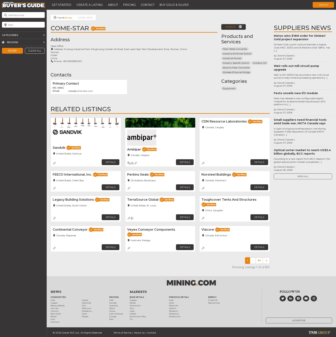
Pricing (129, 5)
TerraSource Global (142, 199)
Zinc (84, 305)
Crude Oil (212, 300)
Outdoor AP (260, 62)
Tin (131, 319)
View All (303, 176)
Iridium (172, 308)
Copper (54, 303)
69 (259, 260)
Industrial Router (232, 58)
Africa (112, 308)
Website (230, 26)
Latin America (116, 313)
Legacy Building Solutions (73, 199)
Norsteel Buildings (216, 174)
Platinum (86, 308)
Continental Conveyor (70, 229)
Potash (85, 316)
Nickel (54, 316)
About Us (139, 332)
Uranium (55, 322)
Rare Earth (56, 313)
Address (60, 39)
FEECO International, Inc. (72, 174)
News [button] (56, 292)
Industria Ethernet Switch (237, 53)
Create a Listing (89, 5)
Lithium (55, 311)
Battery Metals (58, 305)
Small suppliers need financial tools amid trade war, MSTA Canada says (300, 121)
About (113, 5)
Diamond (86, 303)
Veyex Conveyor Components (151, 229)
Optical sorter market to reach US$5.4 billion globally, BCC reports (302, 151)
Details (111, 162)
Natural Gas (214, 303)
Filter (12, 50)
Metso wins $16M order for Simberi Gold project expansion (299, 37)
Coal (53, 319)
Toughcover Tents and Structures (228, 199)
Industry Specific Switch (236, 62)
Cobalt (85, 300)
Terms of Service (122, 332)
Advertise (299, 320)
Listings (67, 17)
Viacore (207, 229)
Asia (111, 319)
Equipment (229, 88)
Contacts (61, 75)
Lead (132, 311)
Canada (113, 303)
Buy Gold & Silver (174, 5)
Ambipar (134, 149)
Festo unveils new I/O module (296, 93)
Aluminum (135, 305)
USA (111, 300)
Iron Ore (55, 308)
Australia (113, 305)
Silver (84, 313)
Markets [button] (138, 292)
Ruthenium (174, 316)
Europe (112, 316)
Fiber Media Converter (235, 48)
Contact (147, 5)
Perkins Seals (138, 174)
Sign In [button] (323, 4)
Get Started (61, 5)
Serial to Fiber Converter (236, 67)
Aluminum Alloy (138, 316)
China (112, 311)
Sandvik (59, 148)
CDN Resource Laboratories (224, 121)
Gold (53, 300)
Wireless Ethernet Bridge (236, 72)
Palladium (87, 311)
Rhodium (173, 311)
